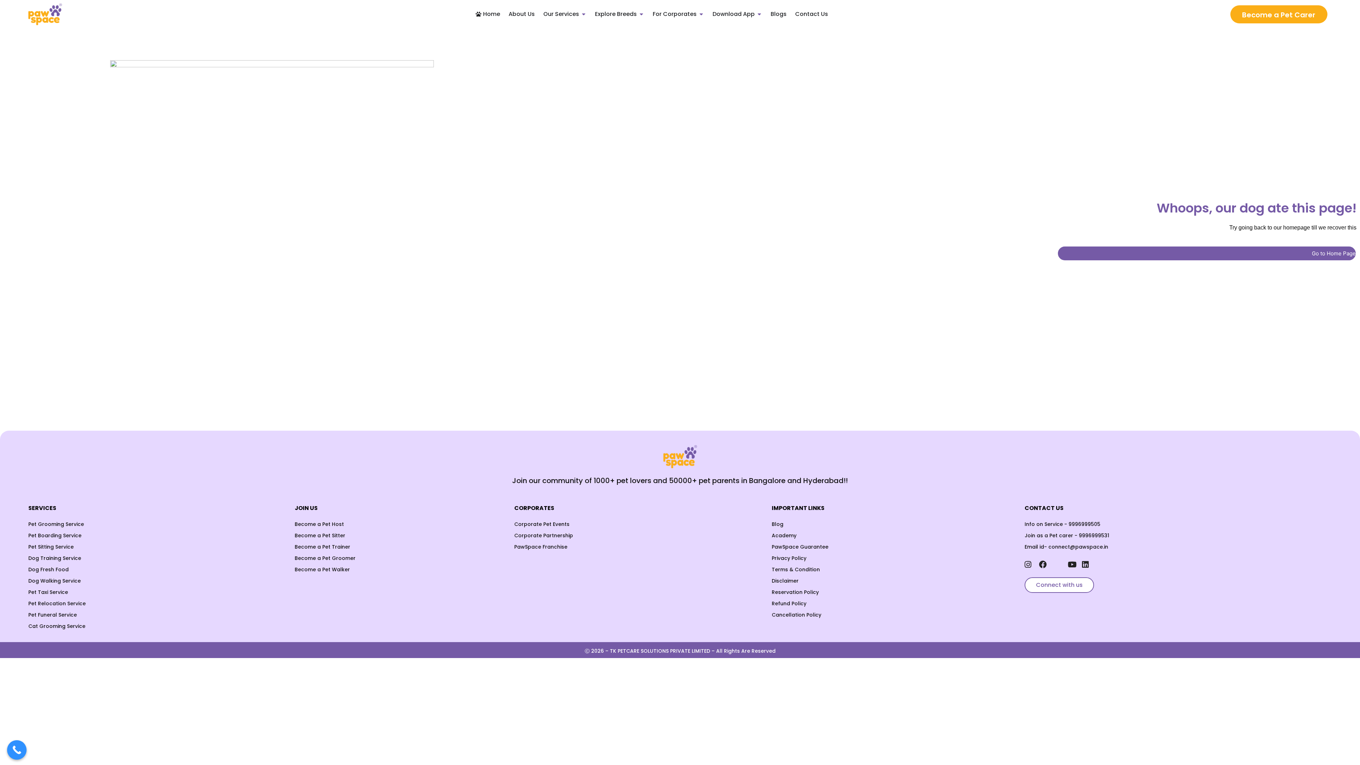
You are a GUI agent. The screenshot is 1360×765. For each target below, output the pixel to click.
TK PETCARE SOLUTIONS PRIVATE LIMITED (660, 650)
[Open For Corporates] (701, 14)
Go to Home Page (1334, 253)
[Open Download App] (759, 14)
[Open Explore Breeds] (641, 14)
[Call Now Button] (17, 750)
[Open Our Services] (583, 14)
